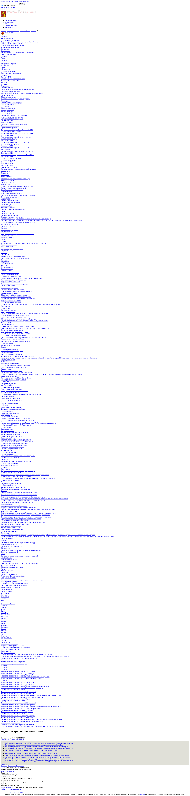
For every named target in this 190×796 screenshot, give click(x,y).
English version (5, 1)
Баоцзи (3, 623)
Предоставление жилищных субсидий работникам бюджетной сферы (24, 321)
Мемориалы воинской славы (10, 47)
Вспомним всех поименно (10, 40)
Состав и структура (7, 182)
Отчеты (3, 241)
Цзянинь (4, 620)
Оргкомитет (5, 106)
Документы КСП (6, 231)
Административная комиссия (11, 407)
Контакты (4, 82)
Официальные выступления (10, 202)
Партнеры (4, 660)
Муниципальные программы (10, 345)
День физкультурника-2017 (10, 144)
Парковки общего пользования (11, 448)
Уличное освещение (7, 454)
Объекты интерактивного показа (12, 567)
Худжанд (4, 636)
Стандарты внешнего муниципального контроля (17, 234)
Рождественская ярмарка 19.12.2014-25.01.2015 (17, 133)
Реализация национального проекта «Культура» (17, 717)
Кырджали (4, 616)
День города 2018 (7, 153)
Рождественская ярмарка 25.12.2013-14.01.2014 (17, 130)
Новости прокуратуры (8, 310)
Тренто (3, 598)
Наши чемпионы (6, 558)
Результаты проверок (8, 208)
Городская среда (6, 415)
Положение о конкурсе (8, 104)
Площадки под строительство (11, 398)
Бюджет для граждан (8, 360)
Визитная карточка (7, 180)
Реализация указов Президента (11, 371)
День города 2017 (7, 146)
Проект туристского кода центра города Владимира (18, 169)
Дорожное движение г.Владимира (12, 447)
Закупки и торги (6, 638)
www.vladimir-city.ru (7, 771)
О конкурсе (5, 101)
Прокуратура (5, 306)
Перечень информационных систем (13, 209)
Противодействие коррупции (11, 276)
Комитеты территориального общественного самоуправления (22, 93)
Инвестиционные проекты (10, 480)
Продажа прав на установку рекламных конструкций (19, 658)
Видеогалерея (5, 51)
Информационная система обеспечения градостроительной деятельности (25, 515)
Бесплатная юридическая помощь (12, 330)
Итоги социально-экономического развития (15, 365)
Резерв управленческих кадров (11, 193)
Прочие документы (7, 235)
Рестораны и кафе (7, 570)
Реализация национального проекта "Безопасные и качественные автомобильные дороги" (31, 695)
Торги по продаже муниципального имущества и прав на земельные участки (27, 654)
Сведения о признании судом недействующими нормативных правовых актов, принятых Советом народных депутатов (41, 220)
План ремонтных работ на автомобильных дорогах (18, 456)
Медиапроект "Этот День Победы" (12, 45)
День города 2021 (7, 162)
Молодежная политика (8, 578)
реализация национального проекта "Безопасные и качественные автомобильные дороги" (31, 706)
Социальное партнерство (9, 404)
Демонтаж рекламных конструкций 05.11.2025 (16, 461)
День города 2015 (7, 135)
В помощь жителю (7, 429)
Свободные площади (8, 396)
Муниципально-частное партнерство (13, 487)
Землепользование (7, 504)
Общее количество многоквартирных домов (16, 425)
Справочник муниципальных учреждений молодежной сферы (22, 580)
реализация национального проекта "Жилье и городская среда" (22, 678)
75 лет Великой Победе (9, 160)
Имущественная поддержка (10, 392)
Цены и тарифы (6, 427)
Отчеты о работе (6, 206)
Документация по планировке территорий (15, 524)
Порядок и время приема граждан (12, 289)
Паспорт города (6, 369)
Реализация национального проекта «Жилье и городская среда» (22, 721)
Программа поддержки (8, 384)
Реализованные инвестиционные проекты (15, 482)
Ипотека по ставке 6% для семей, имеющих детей (17, 326)
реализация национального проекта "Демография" (18, 673)
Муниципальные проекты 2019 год (13, 713)
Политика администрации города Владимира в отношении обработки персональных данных (32, 726)
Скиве (3, 611)
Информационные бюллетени (11, 301)
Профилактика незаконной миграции (13, 280)
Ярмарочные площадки (9, 376)
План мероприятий (7, 110)
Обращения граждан (12, 24)
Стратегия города (11, 26)
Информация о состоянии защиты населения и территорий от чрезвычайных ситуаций (30, 304)
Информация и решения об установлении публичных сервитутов (23, 497)
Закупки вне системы (8, 653)
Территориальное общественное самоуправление (17, 89)
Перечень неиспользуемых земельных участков (17, 402)
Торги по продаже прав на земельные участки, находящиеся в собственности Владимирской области (35, 656)
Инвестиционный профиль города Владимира (16, 476)
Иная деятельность (7, 247)
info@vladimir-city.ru (7, 787)
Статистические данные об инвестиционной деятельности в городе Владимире (28, 478)
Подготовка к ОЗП (7, 411)
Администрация (6, 176)
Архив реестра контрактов (10, 649)
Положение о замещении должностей (13, 188)
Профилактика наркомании (10, 273)
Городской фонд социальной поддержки (14, 332)
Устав (3, 62)
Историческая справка (8, 64)
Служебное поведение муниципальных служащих (18, 195)
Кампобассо (5, 597)
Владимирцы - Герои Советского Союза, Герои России (19, 42)
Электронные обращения (9, 293)
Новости (4, 36)
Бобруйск (4, 625)
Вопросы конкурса (7, 111)
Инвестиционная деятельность (11, 472)
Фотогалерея (5, 49)
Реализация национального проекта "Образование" (18, 692)
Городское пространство (9, 574)
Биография (4, 173)
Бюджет (3, 347)
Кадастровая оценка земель (10, 511)
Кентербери (5, 593)
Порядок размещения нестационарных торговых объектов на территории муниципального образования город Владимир (42, 374)
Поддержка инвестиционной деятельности (15, 489)
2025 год (4, 666)
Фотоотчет (4, 84)
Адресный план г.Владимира (10, 527)
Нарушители (5, 459)
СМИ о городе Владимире (10, 167)
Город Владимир (10, 20)
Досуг (3, 569)
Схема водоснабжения (8, 438)
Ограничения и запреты (9, 197)
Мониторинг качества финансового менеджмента (17, 356)
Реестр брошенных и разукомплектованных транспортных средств (23, 337)
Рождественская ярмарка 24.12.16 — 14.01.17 (16, 142)
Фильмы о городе (7, 122)
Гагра (3, 634)
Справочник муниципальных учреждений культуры (18, 543)
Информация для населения (10, 282)
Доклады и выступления (9, 245)
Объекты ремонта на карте (10, 416)
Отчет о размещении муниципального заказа (16, 647)
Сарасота (4, 606)
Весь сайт (6, 6)
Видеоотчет (5, 86)
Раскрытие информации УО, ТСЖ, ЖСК (14, 432)
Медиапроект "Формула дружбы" (12, 119)
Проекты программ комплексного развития (15, 443)
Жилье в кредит (6, 322)
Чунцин (3, 622)
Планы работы (6, 204)
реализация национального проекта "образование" (18, 682)
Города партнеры (6, 589)
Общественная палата (8, 97)
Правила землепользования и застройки (14, 520)
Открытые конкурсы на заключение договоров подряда (19, 422)
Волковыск (4, 627)
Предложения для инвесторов (11, 484)
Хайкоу (3, 618)
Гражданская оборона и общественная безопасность (18, 298)
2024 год (4, 667)
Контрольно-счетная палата (10, 224)
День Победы (9, 32)
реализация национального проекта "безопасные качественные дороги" (25, 686)
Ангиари (4, 595)
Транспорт (4, 405)
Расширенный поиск (8, 7)
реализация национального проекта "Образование (18, 671)
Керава (3, 609)
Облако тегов (19, 740)
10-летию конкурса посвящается (12, 117)
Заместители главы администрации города (15, 179)
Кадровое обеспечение (8, 184)
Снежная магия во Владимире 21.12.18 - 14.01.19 (17, 155)
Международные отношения (10, 587)
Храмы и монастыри (8, 565)
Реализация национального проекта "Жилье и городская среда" (22, 697)
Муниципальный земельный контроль (14, 506)
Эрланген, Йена (6, 591)
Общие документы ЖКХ (9, 452)
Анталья (3, 632)
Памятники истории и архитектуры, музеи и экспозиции (20, 563)
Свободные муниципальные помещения (14, 391)
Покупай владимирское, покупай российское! (16, 372)
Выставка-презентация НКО (10, 80)
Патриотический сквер (8, 54)
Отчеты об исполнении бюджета (12, 351)
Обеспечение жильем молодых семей (13, 317)
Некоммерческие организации (11, 73)
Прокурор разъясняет (8, 312)
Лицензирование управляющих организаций (16, 440)
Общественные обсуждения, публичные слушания (18, 222)
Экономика (4, 361)
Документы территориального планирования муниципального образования (26, 517)
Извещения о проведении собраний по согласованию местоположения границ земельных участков (34, 499)
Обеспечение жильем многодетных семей (15, 315)
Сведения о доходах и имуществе (12, 217)
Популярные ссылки (8, 740)
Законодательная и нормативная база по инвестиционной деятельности (25, 475)
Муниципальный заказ (8, 640)
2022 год (4, 680)
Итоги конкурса (6, 113)
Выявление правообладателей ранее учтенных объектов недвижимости (25, 328)
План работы (5, 469)
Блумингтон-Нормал (8, 604)
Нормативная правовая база (10, 91)
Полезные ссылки (7, 88)
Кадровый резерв (6, 191)
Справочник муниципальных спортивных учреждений (19, 556)
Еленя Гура (4, 613)
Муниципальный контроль (10, 457)
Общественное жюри (8, 108)
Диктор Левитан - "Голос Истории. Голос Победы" (18, 52)
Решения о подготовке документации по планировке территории (23, 522)
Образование (5, 548)
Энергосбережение (7, 431)
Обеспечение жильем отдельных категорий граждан (18, 319)
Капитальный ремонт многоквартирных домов (17, 441)
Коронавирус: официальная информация (14, 284)
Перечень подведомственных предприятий (15, 418)
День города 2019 (7, 156)
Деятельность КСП (7, 237)
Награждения (5, 199)
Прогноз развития (7, 343)
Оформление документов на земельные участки (17, 502)
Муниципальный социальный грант (13, 79)
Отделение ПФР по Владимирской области (15, 333)
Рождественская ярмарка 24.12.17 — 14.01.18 (16, 148)
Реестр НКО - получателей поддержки (14, 585)
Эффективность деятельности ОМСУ (13, 367)
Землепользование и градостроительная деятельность (19, 492)
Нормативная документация (10, 723)
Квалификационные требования (12, 190)
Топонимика (5, 533)
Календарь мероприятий (9, 544)
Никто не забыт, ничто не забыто (12, 44)
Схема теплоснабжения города (11, 436)
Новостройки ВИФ (7, 325)
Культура (4, 540)
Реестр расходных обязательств (11, 354)
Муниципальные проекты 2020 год (13, 701)
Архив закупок (6, 651)
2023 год (4, 669)
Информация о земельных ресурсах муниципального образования (23, 500)
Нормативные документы (9, 230)
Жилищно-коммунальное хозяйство (13, 409)
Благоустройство (6, 450)
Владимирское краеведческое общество (14, 115)
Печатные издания (7, 120)
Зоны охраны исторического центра (13, 529)
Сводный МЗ (5, 642)
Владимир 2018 (6, 149)
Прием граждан (6, 308)
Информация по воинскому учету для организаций (18, 471)
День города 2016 (7, 140)
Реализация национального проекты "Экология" (17, 710)
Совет (3, 211)
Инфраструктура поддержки (10, 387)
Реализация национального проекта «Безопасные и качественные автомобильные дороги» (31, 719)
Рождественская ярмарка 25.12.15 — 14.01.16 (16, 137)
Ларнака (3, 629)
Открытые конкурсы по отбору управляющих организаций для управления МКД (28, 424)
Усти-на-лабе (5, 614)
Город (3, 58)
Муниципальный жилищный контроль (14, 445)
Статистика (20, 766)
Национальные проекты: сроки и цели (14, 664)
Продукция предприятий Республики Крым (16, 378)
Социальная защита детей (9, 552)
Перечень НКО (6, 77)
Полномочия (5, 175)
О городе (4, 60)
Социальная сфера (7, 538)
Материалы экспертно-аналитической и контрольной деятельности (23, 243)
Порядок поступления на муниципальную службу (18, 186)
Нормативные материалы (9, 465)
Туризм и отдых (6, 561)
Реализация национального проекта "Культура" (17, 699)
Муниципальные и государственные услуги (16, 297)
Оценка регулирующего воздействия (13, 380)
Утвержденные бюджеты (9, 349)
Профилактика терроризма (10, 274)
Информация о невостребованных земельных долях (18, 507)
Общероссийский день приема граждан (14, 295)
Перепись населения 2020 (9, 463)
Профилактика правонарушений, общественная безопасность (21, 278)
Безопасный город (7, 270)
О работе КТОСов (7, 95)
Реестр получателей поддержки (11, 389)
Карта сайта (12, 766)
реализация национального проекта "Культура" (17, 675)
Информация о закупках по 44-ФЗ (12, 646)
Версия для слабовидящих (20, 1)
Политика (142, 794)
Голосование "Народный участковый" (14, 335)
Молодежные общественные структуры (14, 583)
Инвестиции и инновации (10, 364)
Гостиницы (4, 572)
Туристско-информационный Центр (13, 576)
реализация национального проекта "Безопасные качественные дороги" (25, 677)
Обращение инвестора (8, 485)
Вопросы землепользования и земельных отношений (19, 495)
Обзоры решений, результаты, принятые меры (16, 291)
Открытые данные (7, 267)
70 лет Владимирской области (11, 131)
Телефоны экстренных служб (11, 302)
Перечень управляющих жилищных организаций (17, 420)
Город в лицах (5, 69)
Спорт (3, 554)
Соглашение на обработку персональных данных (17, 725)
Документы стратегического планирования (15, 341)
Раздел (14, 6)
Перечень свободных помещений (12, 400)
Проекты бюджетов (7, 352)
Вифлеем (4, 630)
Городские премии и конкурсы (11, 546)
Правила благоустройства (9, 531)
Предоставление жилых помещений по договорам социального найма (24, 313)
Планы (3, 239)
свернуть (4, 764)
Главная (3, 31)
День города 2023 (7, 165)
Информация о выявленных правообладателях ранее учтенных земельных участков (29, 513)
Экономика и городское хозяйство (18, 31)
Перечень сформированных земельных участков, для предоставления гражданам (28, 509)
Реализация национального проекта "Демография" (18, 693)
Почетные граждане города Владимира (14, 124)
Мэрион (3, 607)
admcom (33, 31)
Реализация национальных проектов (13, 662)
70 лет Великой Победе (9, 71)
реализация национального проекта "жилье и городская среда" (22, 688)
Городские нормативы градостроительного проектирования (21, 519)
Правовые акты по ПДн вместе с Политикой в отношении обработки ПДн (26, 219)
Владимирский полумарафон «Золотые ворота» (17, 151)
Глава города (5, 171)
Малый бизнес (10, 22)
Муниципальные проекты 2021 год (13, 689)
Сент (2, 602)
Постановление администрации (11, 103)
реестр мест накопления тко (10, 413)
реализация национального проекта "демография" (18, 684)
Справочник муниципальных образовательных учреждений (21, 550)
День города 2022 (7, 164)
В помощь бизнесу (7, 385)
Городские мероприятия (9, 128)
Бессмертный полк (7, 38)
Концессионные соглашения (10, 434)
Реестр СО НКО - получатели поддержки (15, 258)
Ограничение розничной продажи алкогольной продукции (21, 394)
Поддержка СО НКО (8, 250)
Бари (2, 600)
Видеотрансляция (7, 269)
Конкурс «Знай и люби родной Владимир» (15, 99)
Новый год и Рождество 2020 (11, 158)
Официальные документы (9, 200)
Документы (9, 27)
